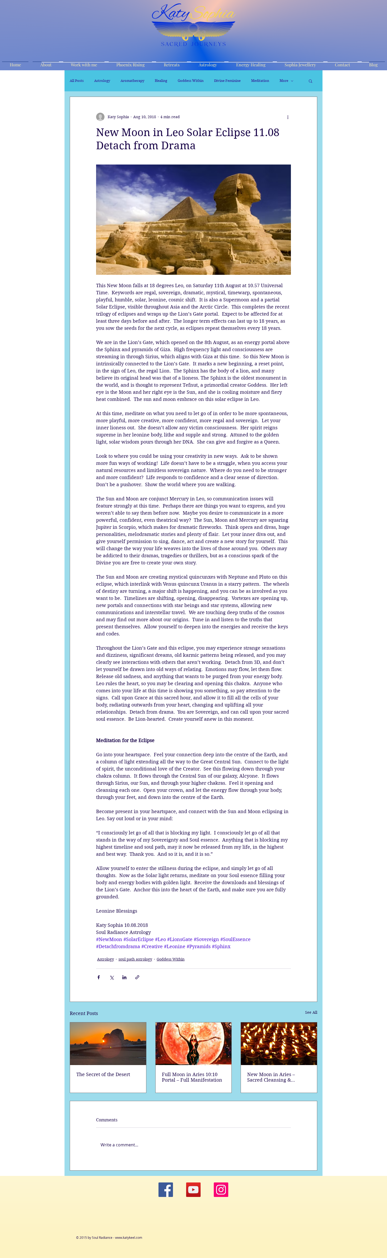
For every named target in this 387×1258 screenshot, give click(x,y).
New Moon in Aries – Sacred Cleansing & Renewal (271, 1077)
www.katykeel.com (128, 1237)
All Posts (77, 81)
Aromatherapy (132, 81)
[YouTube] (193, 1189)
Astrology (102, 81)
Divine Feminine (227, 81)
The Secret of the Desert (103, 1074)
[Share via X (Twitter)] (111, 977)
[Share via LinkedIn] (124, 977)
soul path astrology (135, 959)
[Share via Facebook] (98, 977)
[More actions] (288, 117)
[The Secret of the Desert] (108, 1043)
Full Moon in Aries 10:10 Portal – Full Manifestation (192, 1077)
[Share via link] (137, 977)
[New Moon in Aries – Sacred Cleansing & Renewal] (279, 1043)
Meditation (260, 81)
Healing (161, 81)
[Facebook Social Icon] (165, 1189)
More (284, 81)
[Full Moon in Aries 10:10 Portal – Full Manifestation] (194, 1043)
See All (311, 1012)
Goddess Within (191, 81)
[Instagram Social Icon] (221, 1189)
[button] (310, 81)
